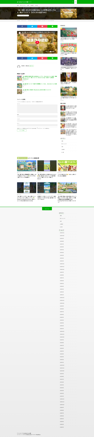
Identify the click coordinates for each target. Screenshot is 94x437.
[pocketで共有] (42, 26)
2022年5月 (62, 351)
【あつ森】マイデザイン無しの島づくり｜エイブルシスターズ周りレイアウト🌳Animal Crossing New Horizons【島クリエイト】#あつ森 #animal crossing (26, 198)
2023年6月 (62, 314)
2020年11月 (62, 401)
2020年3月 (62, 424)
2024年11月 (62, 266)
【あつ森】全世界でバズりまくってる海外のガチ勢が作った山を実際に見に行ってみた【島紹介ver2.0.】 (68, 38)
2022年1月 (62, 362)
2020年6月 (62, 415)
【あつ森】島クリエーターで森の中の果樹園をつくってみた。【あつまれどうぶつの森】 (40, 83)
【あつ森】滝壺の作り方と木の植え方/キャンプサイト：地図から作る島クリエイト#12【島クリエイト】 (68, 97)
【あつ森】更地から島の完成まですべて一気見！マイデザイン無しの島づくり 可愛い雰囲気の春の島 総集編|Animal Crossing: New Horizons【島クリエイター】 (67, 199)
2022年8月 (62, 342)
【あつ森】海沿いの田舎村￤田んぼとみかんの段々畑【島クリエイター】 (37, 89)
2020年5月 (62, 418)
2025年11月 (62, 232)
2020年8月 (62, 410)
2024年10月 (62, 269)
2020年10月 (62, 404)
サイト (18, 123)
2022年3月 (62, 356)
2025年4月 (62, 252)
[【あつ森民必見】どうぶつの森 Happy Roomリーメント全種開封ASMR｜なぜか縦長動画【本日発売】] (62, 119)
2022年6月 (62, 348)
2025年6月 (62, 246)
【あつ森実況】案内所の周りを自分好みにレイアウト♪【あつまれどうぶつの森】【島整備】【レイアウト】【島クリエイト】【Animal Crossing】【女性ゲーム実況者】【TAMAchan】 (40, 77)
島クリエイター (23, 5)
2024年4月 (62, 286)
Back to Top (47, 208)
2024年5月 (62, 283)
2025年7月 (62, 244)
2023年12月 (62, 297)
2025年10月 (62, 235)
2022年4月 (62, 353)
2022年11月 (62, 334)
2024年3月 (62, 289)
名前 (18, 114)
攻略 (18, 5)
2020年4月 (62, 421)
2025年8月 (62, 241)
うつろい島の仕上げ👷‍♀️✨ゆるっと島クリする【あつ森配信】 (67, 175)
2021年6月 (62, 382)
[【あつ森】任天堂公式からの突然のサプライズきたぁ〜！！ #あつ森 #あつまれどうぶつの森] (62, 107)
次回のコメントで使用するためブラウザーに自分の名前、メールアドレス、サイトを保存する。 (33, 128)
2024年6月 (62, 280)
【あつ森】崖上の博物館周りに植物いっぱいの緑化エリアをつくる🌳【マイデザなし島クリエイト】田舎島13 (26, 176)
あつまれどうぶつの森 (27, 433)
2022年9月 (62, 339)
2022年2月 (62, 359)
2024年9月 (62, 272)
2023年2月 (62, 325)
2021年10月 (62, 370)
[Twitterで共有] (32, 26)
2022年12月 (62, 331)
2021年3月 (62, 390)
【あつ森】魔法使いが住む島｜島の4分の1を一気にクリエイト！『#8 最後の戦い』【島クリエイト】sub (68, 68)
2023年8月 (62, 308)
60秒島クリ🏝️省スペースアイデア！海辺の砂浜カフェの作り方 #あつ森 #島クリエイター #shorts (46, 198)
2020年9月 (62, 407)
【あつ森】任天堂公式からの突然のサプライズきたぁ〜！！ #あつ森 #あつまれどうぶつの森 (71, 107)
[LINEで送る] (52, 26)
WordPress (38, 434)
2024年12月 (62, 263)
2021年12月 (62, 365)
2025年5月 (62, 249)
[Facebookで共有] (22, 26)
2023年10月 (62, 303)
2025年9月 (62, 238)
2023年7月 (62, 311)
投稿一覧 (31, 65)
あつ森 (36, 5)
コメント (18, 103)
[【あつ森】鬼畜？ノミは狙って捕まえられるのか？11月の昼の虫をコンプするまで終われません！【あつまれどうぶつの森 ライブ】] (62, 125)
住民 (28, 5)
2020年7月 (62, 413)
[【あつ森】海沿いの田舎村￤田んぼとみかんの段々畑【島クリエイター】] (19, 91)
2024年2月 (62, 291)
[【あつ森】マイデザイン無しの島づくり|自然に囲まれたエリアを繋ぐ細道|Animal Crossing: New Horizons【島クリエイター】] (62, 113)
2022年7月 (62, 345)
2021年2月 (62, 393)
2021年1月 (62, 396)
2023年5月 (62, 317)
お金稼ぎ (32, 5)
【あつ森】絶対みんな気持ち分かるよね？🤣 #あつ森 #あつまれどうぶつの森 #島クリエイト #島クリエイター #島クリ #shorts (47, 176)
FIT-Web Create (29, 434)
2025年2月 (62, 258)
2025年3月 (62, 255)
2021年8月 (62, 376)
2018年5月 (62, 427)
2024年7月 (62, 277)
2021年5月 (62, 384)
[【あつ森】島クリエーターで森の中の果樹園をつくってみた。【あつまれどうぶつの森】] (19, 85)
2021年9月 (62, 373)
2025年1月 (62, 260)
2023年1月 (62, 328)
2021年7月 (62, 379)
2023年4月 (62, 320)
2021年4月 (62, 387)
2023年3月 (62, 322)
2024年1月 (62, 294)
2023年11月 (62, 300)
